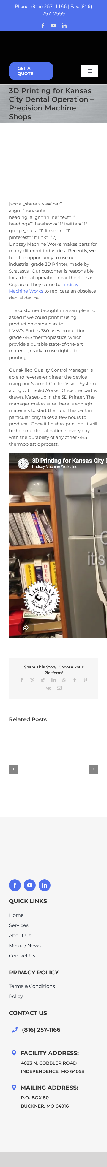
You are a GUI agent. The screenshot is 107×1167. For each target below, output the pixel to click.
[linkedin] (64, 25)
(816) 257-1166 (49, 6)
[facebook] (42, 25)
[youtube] (53, 25)
